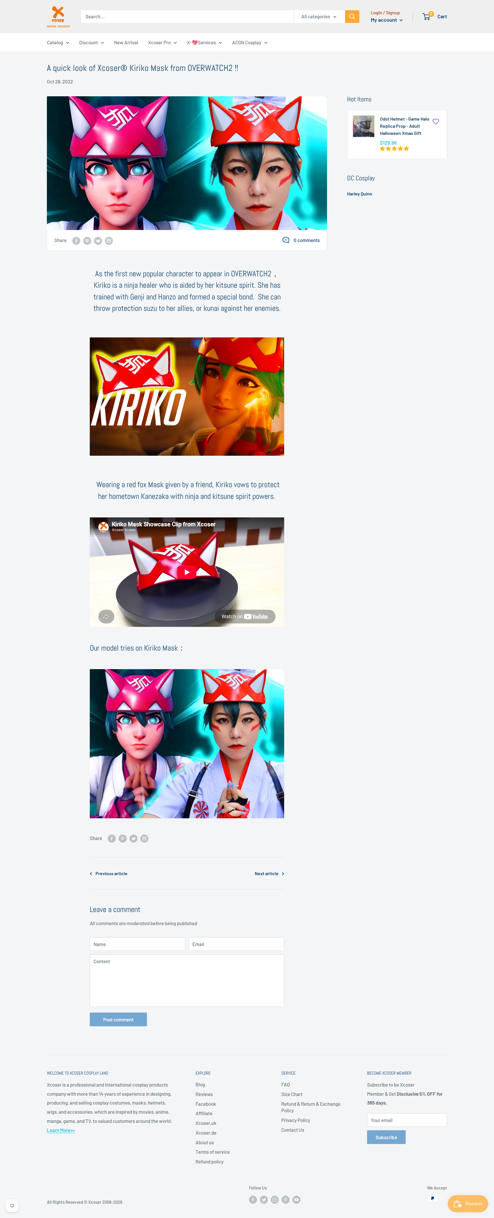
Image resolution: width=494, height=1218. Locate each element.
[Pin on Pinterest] (87, 240)
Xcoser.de (206, 1132)
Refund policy (210, 1161)
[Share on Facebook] (76, 240)
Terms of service (213, 1152)
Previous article (111, 873)
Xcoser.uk (206, 1123)
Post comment (118, 1019)
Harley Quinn (359, 193)
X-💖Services (201, 42)
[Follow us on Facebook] (253, 1199)
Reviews (204, 1094)
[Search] (352, 16)
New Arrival (126, 42)
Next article (266, 873)
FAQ (285, 1084)
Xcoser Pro (159, 42)
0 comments (307, 240)
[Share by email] (109, 240)
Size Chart (291, 1094)
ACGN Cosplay (246, 42)
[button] (395, 148)
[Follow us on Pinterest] (286, 1199)
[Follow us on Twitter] (264, 1199)
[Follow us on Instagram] (275, 1199)
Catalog (55, 42)
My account (384, 20)
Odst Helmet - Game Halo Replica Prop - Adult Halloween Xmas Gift (404, 126)
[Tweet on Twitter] (98, 240)
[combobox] (187, 16)
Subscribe (386, 1137)
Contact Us (292, 1130)
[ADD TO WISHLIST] (435, 121)
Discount (88, 42)
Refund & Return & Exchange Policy (310, 1107)
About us (205, 1142)
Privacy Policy (295, 1120)
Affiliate (204, 1113)
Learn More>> (61, 1130)
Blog (200, 1084)
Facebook (206, 1104)
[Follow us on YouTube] (296, 1199)
